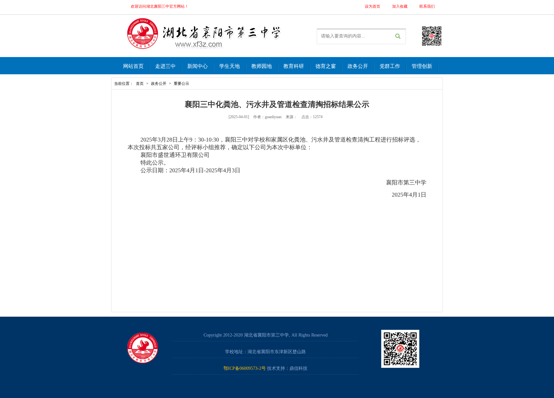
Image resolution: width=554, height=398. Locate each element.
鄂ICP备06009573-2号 (244, 368)
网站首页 (133, 66)
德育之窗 (325, 66)
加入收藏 (399, 6)
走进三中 (165, 66)
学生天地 (229, 66)
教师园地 (261, 66)
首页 (140, 83)
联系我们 (427, 6)
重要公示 (181, 83)
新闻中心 (197, 66)
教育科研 (293, 66)
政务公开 (358, 66)
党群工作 (390, 66)
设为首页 (372, 6)
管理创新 (422, 66)
